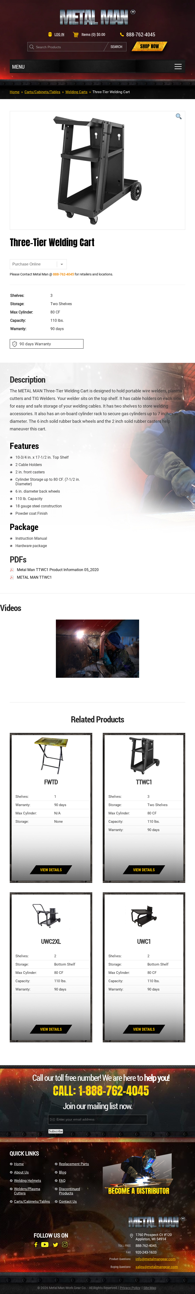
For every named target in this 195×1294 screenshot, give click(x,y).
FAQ (62, 1181)
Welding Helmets (27, 1181)
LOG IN (59, 34)
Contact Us (68, 1201)
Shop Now (149, 46)
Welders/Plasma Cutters (27, 1191)
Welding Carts (76, 92)
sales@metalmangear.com (157, 1267)
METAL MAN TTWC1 (34, 577)
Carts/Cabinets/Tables (42, 92)
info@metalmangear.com (156, 1259)
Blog (62, 1172)
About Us (21, 1172)
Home (15, 92)
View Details (51, 869)
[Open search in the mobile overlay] (77, 46)
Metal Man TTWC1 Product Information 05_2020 (58, 570)
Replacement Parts (74, 1164)
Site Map (149, 1288)
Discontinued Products (69, 1191)
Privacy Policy (130, 1288)
